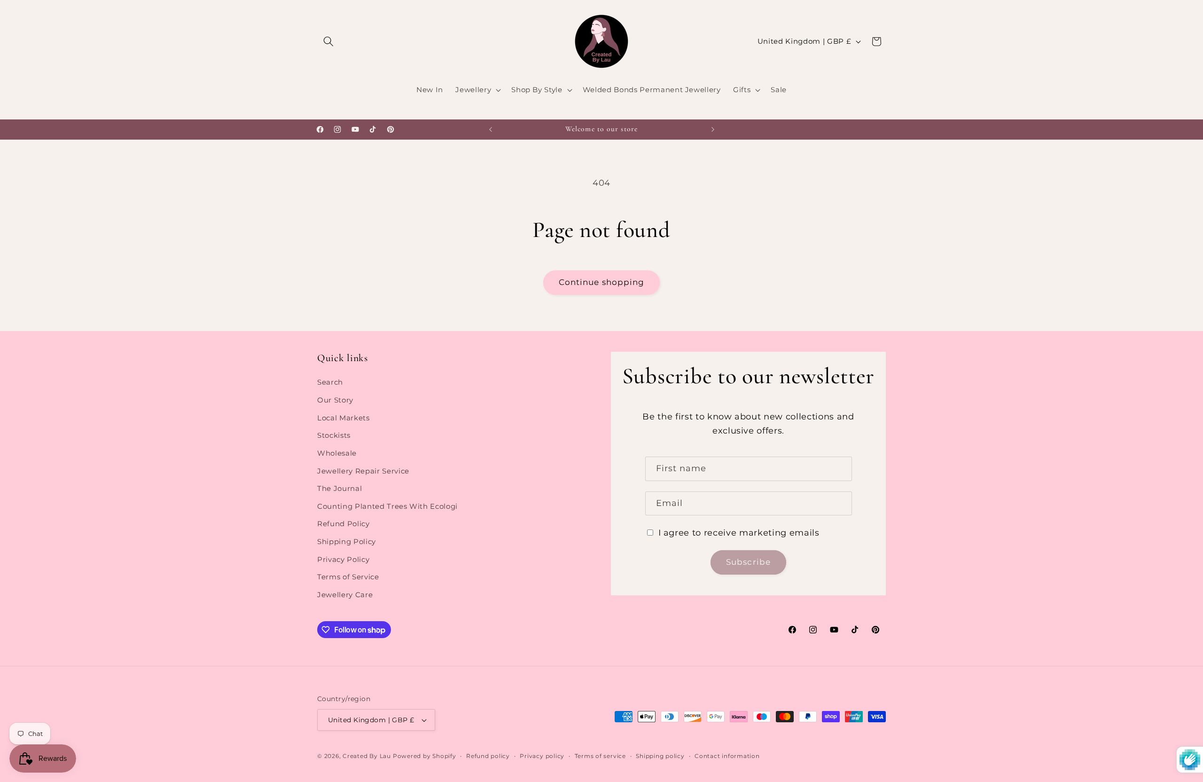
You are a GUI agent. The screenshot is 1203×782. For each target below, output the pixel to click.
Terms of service (600, 755)
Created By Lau (367, 755)
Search (330, 382)
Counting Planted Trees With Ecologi (387, 506)
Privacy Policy (343, 559)
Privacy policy (542, 755)
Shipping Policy (346, 541)
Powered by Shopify (424, 755)
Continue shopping (602, 282)
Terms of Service (348, 576)
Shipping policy (660, 755)
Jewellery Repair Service (363, 470)
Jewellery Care (345, 594)
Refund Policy (343, 524)
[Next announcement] (713, 129)
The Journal (339, 488)
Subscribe (748, 562)
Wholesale (337, 453)
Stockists (334, 435)
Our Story (335, 399)
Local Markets (343, 417)
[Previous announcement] (490, 129)
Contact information (727, 755)
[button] (328, 41)
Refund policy (488, 755)
